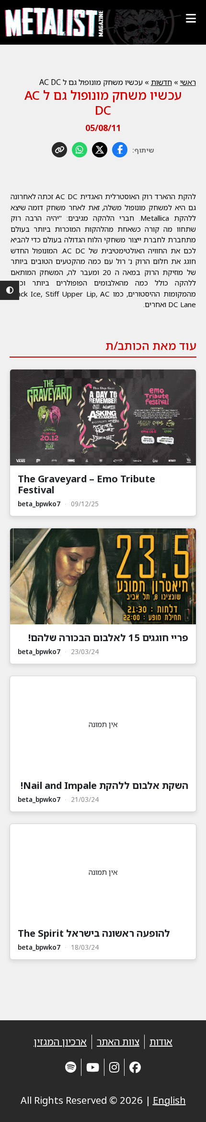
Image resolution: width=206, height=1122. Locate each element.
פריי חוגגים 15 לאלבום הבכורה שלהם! (108, 637)
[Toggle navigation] (190, 18)
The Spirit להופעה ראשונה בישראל (94, 933)
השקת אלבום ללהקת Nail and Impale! (104, 785)
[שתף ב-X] (99, 149)
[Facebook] (135, 1067)
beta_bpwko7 (39, 503)
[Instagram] (114, 1067)
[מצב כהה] (9, 290)
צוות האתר (118, 1041)
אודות (160, 1041)
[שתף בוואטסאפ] (79, 149)
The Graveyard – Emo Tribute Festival (86, 484)
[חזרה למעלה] (182, 1102)
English (169, 1100)
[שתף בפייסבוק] (119, 149)
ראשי (188, 82)
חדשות (161, 82)
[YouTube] (92, 1067)
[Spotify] (70, 1067)
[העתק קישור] (59, 149)
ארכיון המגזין (60, 1041)
